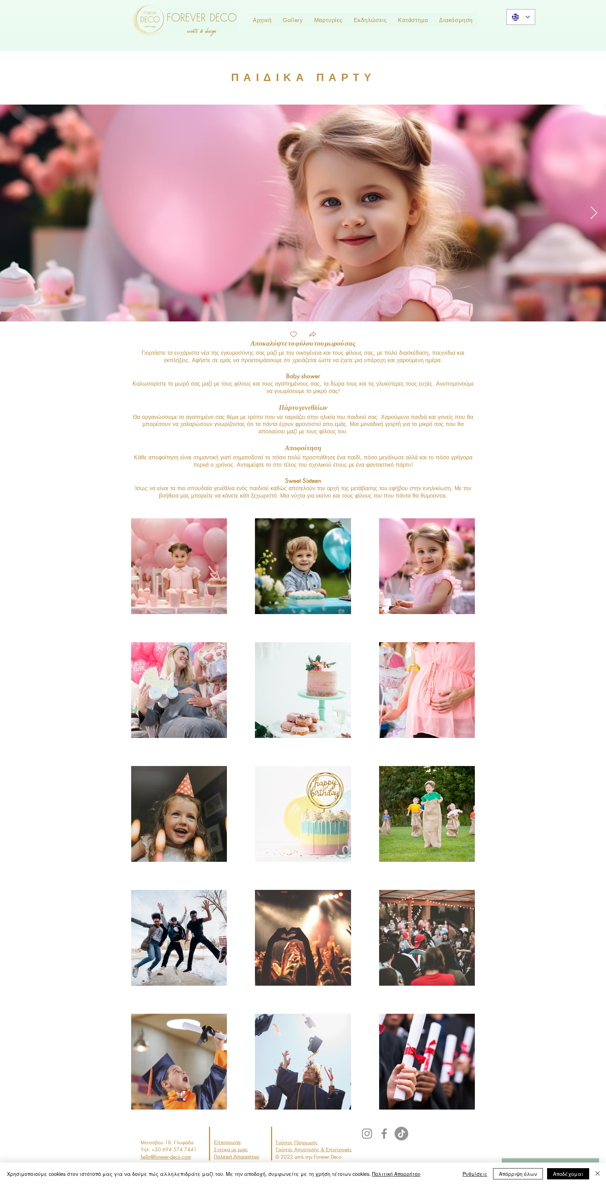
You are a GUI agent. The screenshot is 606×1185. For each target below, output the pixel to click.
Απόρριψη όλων (518, 1173)
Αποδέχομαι (568, 1173)
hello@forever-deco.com (166, 1156)
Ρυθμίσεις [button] (475, 1173)
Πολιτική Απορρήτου (396, 1173)
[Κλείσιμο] (597, 1173)
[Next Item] (594, 213)
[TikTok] (401, 1133)
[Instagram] (367, 1133)
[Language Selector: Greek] (520, 17)
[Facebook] (384, 1133)
